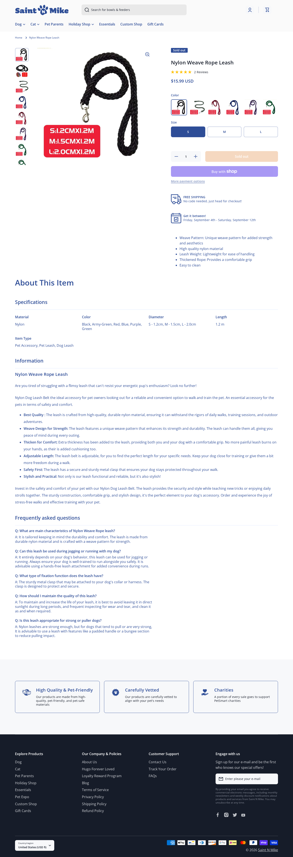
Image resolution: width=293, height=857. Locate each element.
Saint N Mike (268, 850)
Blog (85, 783)
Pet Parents (24, 776)
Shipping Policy (94, 804)
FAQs (153, 776)
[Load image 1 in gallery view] (22, 55)
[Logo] (42, 10)
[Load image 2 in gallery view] (22, 70)
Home (18, 37)
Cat (17, 769)
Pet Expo (22, 797)
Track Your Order (163, 769)
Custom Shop (26, 804)
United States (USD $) (32, 847)
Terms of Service (95, 789)
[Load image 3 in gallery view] (22, 86)
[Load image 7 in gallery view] (22, 150)
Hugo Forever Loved (98, 769)
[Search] (85, 9)
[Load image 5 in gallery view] (22, 118)
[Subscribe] (272, 779)
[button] (267, 10)
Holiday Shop (25, 783)
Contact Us (157, 762)
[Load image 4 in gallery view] (22, 102)
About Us (89, 762)
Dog (18, 762)
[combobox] (134, 9)
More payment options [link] (188, 181)
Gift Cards (23, 810)
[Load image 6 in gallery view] (22, 134)
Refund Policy (93, 810)
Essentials (23, 789)
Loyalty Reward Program (102, 776)
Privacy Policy (93, 797)
